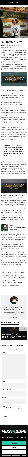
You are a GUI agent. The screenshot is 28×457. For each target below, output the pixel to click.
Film (23, 272)
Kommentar (5, 352)
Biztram (11, 272)
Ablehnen (14, 447)
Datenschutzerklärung (6, 455)
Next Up (16, 45)
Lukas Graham (12, 277)
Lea (21, 275)
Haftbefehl (15, 275)
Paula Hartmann (7, 282)
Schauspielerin (14, 285)
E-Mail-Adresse (6, 389)
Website (4, 397)
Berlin (4, 272)
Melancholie (21, 277)
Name (3, 381)
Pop (15, 282)
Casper (17, 272)
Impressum (24, 455)
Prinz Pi (20, 282)
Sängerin (5, 285)
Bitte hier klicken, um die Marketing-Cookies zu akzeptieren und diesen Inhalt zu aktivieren (14, 79)
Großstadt (6, 275)
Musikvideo (6, 280)
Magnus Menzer (8, 45)
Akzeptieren (14, 443)
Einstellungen (14, 451)
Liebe (4, 277)
